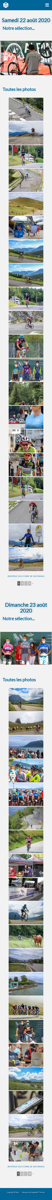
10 (29, 1173)
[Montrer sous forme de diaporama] (26, 576)
